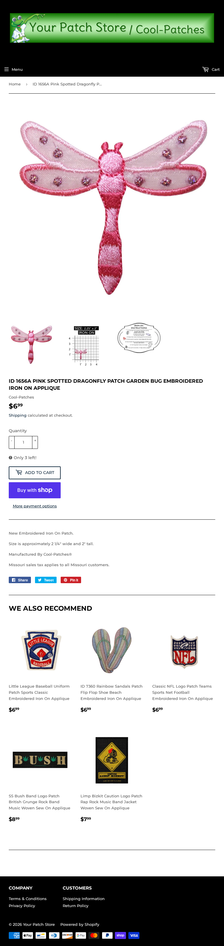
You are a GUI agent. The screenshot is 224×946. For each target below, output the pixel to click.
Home (15, 84)
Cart (215, 69)
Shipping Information (84, 898)
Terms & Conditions (28, 898)
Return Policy (75, 905)
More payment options (35, 506)
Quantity (18, 430)
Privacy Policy (22, 905)
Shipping (18, 415)
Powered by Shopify (79, 924)
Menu (17, 69)
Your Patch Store (39, 924)
